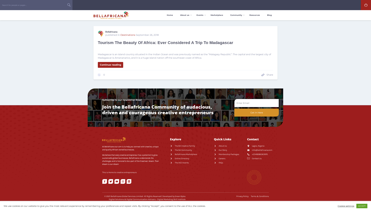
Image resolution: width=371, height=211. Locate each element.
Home (170, 15)
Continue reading (110, 64)
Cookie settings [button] (346, 206)
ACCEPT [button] (362, 206)
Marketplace (217, 15)
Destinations (127, 35)
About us (184, 15)
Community (236, 15)
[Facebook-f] (104, 181)
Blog (269, 15)
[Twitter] (110, 181)
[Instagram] (123, 181)
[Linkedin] (129, 181)
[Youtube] (116, 181)
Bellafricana (111, 32)
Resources (254, 15)
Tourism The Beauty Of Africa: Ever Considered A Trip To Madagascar (165, 42)
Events (200, 15)
